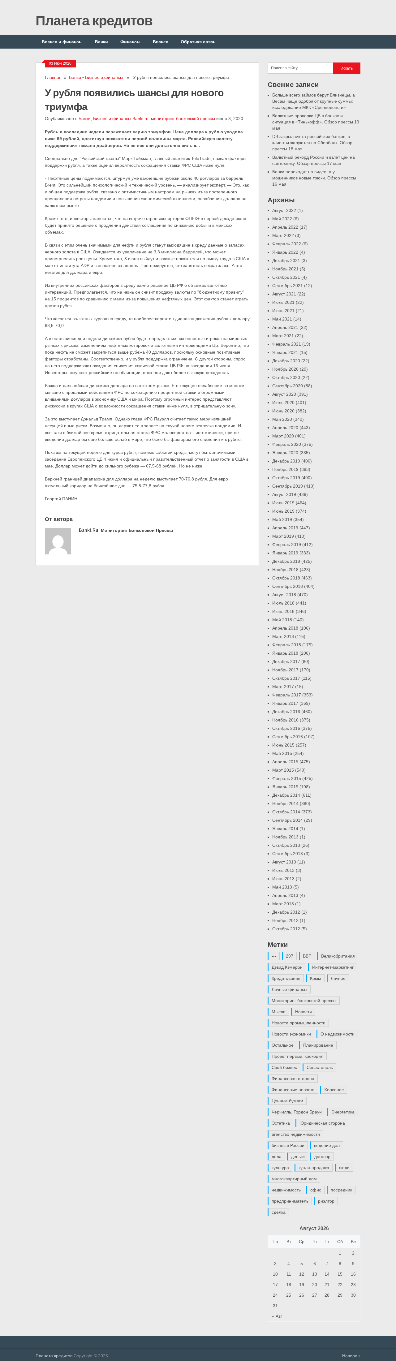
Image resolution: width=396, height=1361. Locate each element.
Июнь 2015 (283, 745)
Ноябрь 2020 (285, 369)
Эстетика (281, 1123)
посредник (341, 1189)
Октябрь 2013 (286, 845)
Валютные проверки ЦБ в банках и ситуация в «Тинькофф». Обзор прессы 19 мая (315, 122)
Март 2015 (283, 770)
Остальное (283, 1045)
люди (344, 1167)
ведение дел (327, 1145)
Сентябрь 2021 (287, 285)
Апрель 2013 (285, 895)
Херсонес (334, 1089)
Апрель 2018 (285, 628)
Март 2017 (283, 686)
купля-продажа (314, 1167)
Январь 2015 (285, 786)
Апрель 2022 (285, 227)
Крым (315, 978)
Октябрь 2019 (286, 477)
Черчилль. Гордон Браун (297, 1111)
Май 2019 (282, 519)
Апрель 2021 (285, 327)
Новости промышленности (298, 1022)
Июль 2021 (283, 302)
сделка (279, 1212)
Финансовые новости (293, 1089)
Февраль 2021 (286, 344)
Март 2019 (283, 536)
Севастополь (320, 1067)
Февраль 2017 (286, 694)
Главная (53, 77)
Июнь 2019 (283, 511)
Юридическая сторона (322, 1123)
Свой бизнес (284, 1067)
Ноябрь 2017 (285, 669)
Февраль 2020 (286, 444)
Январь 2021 (285, 352)
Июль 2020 (283, 402)
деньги (298, 1156)
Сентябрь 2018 (287, 586)
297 (289, 956)
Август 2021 (284, 293)
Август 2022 (284, 210)
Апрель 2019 (285, 527)
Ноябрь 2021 (285, 268)
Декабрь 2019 (286, 461)
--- (274, 956)
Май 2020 (282, 419)
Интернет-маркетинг (333, 967)
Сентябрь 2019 (287, 486)
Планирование (318, 1045)
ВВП (307, 956)
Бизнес (160, 41)
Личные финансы (289, 989)
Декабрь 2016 (286, 711)
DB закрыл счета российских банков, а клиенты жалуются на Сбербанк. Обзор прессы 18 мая (312, 142)
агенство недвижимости (296, 1134)
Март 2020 (283, 435)
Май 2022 (282, 218)
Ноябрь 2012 (285, 920)
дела (277, 1156)
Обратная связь (198, 41)
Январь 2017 (285, 703)
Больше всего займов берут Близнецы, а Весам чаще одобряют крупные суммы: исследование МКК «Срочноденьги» (313, 101)
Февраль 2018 (286, 644)
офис (315, 1189)
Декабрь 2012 (286, 912)
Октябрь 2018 (286, 577)
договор (322, 1156)
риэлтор (326, 1201)
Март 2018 (283, 636)
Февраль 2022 (286, 243)
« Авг (277, 1316)
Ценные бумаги (287, 1100)
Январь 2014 (285, 828)
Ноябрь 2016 (285, 719)
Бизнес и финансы (62, 41)
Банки (101, 41)
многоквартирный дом (294, 1178)
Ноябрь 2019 (285, 469)
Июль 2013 (283, 870)
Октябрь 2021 (286, 277)
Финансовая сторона (293, 1078)
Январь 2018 (285, 653)
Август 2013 (284, 861)
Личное (338, 978)
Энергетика (343, 1111)
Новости (303, 1011)
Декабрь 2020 (286, 360)
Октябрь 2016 (286, 728)
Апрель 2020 (285, 427)
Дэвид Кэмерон (287, 967)
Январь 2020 (285, 452)
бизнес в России (288, 1145)
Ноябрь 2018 (285, 569)
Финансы (130, 41)
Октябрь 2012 (286, 928)
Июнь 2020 (283, 410)
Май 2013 (282, 887)
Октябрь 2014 (286, 811)
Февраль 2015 (286, 778)
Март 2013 (283, 903)
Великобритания (338, 956)
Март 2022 (283, 235)
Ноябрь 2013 (285, 836)
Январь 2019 (285, 552)
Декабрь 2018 (286, 561)
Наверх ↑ (351, 1355)
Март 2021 (283, 335)
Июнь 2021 (283, 310)
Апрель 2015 (285, 761)
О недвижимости (338, 1034)
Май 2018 (282, 619)
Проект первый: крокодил (297, 1056)
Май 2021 (282, 319)
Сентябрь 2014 (287, 820)
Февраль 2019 (286, 544)
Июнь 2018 (283, 611)
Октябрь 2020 (286, 377)
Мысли (279, 1011)
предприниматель (290, 1201)
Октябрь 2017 (286, 678)
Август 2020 (284, 394)
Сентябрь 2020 (287, 385)
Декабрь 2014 (286, 795)
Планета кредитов (94, 20)
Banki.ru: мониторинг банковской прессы (173, 118)
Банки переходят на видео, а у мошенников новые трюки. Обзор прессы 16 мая (314, 178)
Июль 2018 (283, 603)
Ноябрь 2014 (285, 803)
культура (280, 1167)
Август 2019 (284, 494)
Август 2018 (284, 594)
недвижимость (286, 1189)
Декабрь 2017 (286, 661)
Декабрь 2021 (286, 260)
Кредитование (286, 978)
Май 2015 (282, 753)
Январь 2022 (285, 252)
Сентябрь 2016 (287, 736)
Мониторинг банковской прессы (304, 1000)
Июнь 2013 (283, 878)
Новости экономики (291, 1034)
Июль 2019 (283, 502)
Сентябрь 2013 (287, 853)
